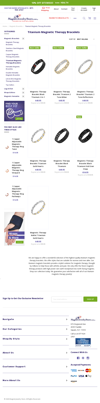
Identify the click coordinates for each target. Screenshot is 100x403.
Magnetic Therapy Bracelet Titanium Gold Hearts (38, 163)
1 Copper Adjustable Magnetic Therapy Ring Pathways (18, 191)
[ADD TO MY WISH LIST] (44, 57)
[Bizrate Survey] (87, 345)
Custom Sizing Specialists (19, 9)
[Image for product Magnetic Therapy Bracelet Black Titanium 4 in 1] (38, 55)
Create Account (84, 9)
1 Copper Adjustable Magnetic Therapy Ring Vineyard (18, 167)
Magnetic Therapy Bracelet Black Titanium (62, 163)
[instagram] (87, 358)
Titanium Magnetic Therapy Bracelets (14, 61)
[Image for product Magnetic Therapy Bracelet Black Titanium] (61, 124)
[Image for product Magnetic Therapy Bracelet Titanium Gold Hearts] (38, 124)
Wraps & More (9, 92)
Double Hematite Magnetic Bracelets (13, 74)
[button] (84, 18)
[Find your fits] (14, 111)
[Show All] (75, 18)
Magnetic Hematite (11, 96)
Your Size (73, 9)
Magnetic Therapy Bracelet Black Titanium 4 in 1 (38, 94)
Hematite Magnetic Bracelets (13, 67)
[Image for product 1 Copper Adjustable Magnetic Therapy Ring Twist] (7, 140)
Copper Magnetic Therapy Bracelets (12, 55)
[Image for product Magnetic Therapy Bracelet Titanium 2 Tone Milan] (61, 55)
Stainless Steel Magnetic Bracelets (15, 49)
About (56, 9)
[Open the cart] (89, 18)
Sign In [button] (94, 9)
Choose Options (38, 82)
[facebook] (78, 358)
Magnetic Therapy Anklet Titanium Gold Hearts (38, 235)
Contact (64, 9)
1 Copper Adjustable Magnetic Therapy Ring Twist (18, 144)
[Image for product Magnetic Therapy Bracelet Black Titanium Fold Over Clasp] (85, 124)
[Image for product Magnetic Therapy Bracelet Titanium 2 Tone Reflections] (85, 55)
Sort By (72, 39)
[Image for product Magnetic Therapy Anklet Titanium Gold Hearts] (38, 196)
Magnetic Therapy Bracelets (12, 43)
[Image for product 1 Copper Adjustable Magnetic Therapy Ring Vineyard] (7, 164)
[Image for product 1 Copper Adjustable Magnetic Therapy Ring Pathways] (7, 187)
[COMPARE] (44, 53)
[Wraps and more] (14, 228)
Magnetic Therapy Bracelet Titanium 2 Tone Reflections (85, 94)
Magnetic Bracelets (59, 18)
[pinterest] (83, 358)
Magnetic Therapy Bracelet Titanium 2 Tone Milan (62, 94)
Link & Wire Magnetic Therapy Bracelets (13, 80)
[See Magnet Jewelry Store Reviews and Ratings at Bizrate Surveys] (83, 342)
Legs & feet (8, 89)
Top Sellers (10, 85)
